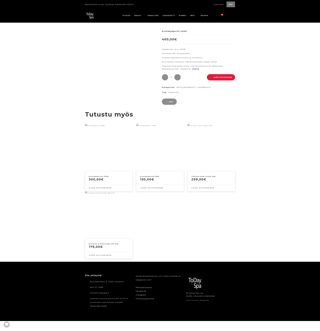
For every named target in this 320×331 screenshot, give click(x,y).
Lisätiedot (218, 4)
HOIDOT (138, 15)
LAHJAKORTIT (204, 87)
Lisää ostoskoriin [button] (100, 188)
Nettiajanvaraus (144, 287)
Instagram (141, 295)
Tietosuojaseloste (145, 299)
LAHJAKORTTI (168, 15)
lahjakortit (141, 280)
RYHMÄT (182, 15)
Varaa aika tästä (98, 306)
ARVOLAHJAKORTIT (186, 87)
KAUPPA (204, 15)
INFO (192, 15)
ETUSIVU (126, 15)
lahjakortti (173, 92)
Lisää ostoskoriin (222, 77)
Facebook (141, 291)
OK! (231, 4)
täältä (195, 69)
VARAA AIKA (153, 15)
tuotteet (173, 276)
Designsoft (204, 300)
